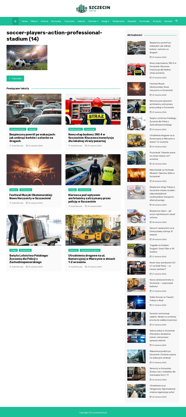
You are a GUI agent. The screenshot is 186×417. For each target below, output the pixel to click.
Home (25, 21)
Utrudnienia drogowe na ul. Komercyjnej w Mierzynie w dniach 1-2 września (91, 259)
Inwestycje (89, 129)
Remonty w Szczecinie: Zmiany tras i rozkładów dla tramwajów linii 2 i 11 (162, 371)
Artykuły (157, 21)
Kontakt (169, 21)
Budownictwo (75, 129)
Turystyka (69, 21)
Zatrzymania (84, 190)
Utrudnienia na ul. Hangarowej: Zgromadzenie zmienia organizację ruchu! (162, 388)
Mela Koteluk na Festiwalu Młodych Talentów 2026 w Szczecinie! (162, 173)
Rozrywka (56, 21)
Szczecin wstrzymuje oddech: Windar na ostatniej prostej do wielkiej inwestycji (163, 316)
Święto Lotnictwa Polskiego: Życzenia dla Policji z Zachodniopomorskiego (28, 259)
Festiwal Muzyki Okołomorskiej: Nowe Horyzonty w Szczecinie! (30, 196)
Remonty (73, 250)
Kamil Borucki (17, 146)
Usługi (104, 21)
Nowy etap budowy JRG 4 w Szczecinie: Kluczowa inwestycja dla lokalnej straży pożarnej (91, 138)
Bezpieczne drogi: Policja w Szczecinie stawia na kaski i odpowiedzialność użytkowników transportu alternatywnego (162, 193)
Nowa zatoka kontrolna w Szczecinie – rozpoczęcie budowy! (162, 283)
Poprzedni (16, 78)
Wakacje (32, 129)
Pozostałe (144, 21)
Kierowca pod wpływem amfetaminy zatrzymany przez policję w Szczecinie (89, 198)
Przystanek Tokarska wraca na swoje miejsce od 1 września (162, 155)
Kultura (44, 21)
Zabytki (81, 21)
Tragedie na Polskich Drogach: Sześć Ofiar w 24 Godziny (162, 248)
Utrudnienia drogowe (90, 250)
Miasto (34, 21)
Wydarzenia (118, 21)
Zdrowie (92, 21)
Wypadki (131, 21)
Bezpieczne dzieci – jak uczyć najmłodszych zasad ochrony (162, 214)
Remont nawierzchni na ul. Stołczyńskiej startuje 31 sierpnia (162, 231)
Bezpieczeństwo (18, 129)
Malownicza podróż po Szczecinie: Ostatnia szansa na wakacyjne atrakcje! (163, 354)
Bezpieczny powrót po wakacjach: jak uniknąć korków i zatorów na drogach (32, 138)
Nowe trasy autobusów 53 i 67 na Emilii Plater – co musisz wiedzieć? (163, 265)
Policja (72, 190)
